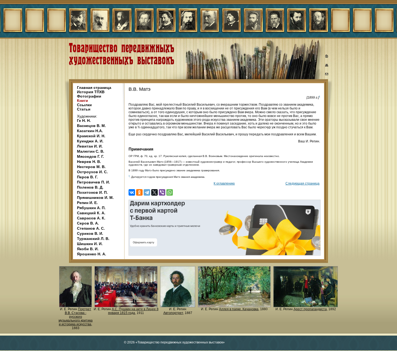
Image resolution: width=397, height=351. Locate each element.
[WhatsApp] (169, 192)
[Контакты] (327, 75)
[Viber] (162, 192)
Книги (82, 100)
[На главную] (327, 57)
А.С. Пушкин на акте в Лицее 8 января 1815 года (133, 311)
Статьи (83, 109)
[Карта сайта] (327, 66)
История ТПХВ (91, 92)
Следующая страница (302, 183)
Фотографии (89, 96)
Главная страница (94, 87)
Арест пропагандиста (310, 309)
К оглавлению (224, 183)
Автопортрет (173, 313)
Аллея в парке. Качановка (238, 309)
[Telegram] (147, 192)
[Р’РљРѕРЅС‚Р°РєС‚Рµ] (132, 192)
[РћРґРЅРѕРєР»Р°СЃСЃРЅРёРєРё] (139, 192)
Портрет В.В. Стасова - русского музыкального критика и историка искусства (76, 316)
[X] (154, 192)
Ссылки (84, 105)
